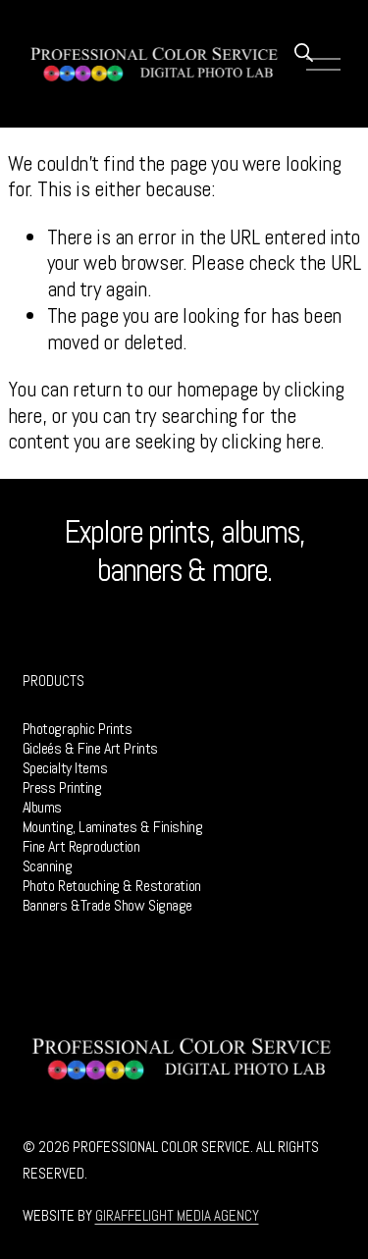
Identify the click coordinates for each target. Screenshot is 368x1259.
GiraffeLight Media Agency (177, 1216)
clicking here (270, 441)
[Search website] (302, 51)
